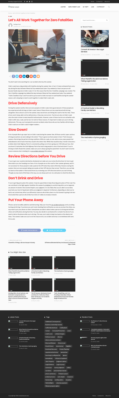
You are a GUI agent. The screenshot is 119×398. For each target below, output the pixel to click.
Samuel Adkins (86, 113)
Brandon (84, 140)
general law (64, 352)
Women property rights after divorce (99, 338)
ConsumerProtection (58, 331)
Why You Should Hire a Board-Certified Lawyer (99, 346)
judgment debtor (61, 361)
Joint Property (49, 361)
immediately (48, 358)
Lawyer (63, 7)
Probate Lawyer (63, 373)
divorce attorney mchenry (52, 340)
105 (108, 84)
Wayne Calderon (86, 54)
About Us (107, 1)
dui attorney (59, 346)
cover (69, 331)
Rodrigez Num (17, 24)
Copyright (100, 7)
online (68, 367)
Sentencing (48, 380)
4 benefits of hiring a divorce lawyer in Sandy (21, 242)
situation (68, 380)
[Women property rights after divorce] (85, 337)
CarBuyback (63, 327)
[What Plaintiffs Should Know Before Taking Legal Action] (18, 262)
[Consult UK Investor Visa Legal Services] (95, 38)
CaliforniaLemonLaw (51, 327)
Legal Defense (49, 364)
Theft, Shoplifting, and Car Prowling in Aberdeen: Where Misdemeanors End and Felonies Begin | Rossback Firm (63, 295)
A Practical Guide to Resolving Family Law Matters (40, 272)
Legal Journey (61, 364)
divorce (60, 337)
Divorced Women (50, 343)
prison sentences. (50, 373)
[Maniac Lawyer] (13, 7)
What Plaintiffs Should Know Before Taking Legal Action (18, 272)
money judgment (59, 367)
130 (108, 113)
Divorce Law (61, 343)
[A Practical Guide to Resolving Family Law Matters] (41, 262)
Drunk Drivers (49, 346)
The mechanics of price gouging (63, 271)
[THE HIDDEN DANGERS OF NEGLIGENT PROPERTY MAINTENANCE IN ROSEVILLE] (85, 332)
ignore (65, 355)
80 (108, 54)
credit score (48, 334)
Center (47, 331)
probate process (50, 377)
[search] (109, 7)
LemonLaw (48, 367)
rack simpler (61, 377)
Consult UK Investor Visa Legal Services (92, 50)
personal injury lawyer (60, 370)
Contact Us (99, 1)
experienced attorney (51, 352)
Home (92, 1)
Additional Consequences (53, 321)
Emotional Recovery (51, 349)
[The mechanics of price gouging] (64, 262)
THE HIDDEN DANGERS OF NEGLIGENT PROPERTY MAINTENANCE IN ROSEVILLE (100, 330)
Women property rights (52, 386)
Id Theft (85, 7)
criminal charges (59, 334)
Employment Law (74, 7)
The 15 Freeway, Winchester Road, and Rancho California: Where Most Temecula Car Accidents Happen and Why (41, 295)
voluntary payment (61, 383)
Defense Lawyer (50, 337)
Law (92, 7)
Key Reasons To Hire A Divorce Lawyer (99, 321)
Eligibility (68, 346)
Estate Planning (64, 349)
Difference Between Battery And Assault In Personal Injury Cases (60, 243)
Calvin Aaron (85, 84)
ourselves (48, 370)
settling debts (59, 380)
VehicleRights (49, 383)
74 (108, 140)
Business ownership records (53, 324)
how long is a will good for (52, 355)
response (70, 377)
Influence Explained (61, 358)
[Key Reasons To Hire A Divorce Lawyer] (85, 323)
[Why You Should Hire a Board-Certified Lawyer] (85, 348)
